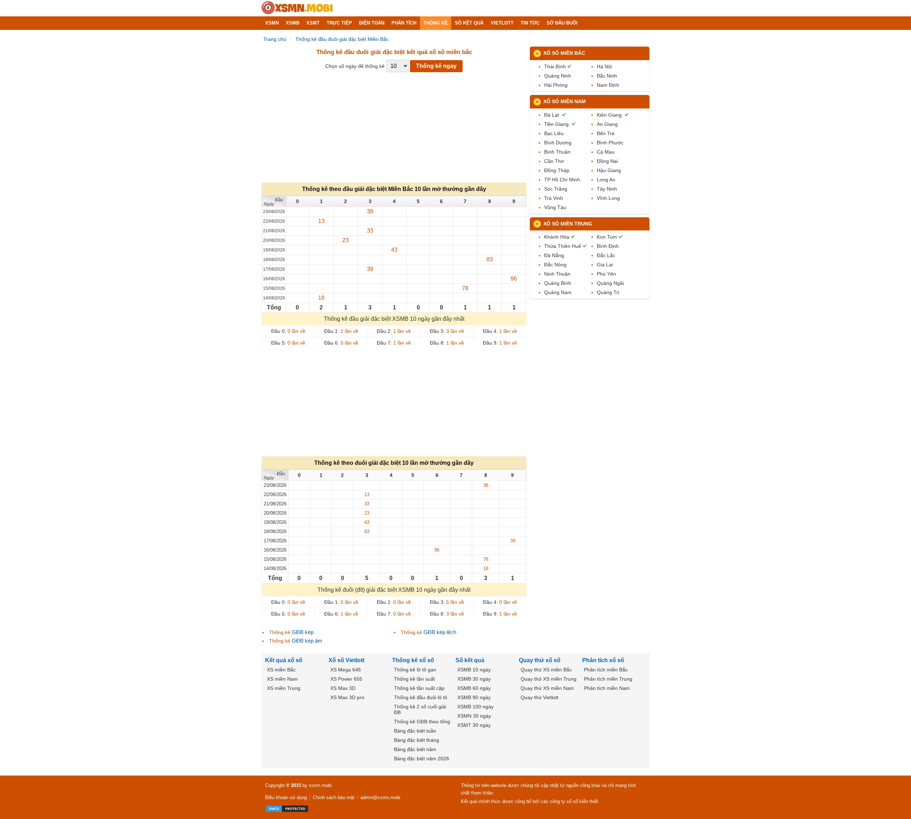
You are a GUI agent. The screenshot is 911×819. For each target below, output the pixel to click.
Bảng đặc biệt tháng (416, 740)
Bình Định (608, 246)
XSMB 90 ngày (474, 697)
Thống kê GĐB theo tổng (422, 721)
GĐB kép (303, 632)
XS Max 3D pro (347, 697)
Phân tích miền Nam (607, 688)
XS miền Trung (283, 688)
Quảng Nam (558, 292)
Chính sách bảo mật (333, 797)
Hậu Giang (609, 170)
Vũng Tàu (555, 207)
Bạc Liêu (554, 133)
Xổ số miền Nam (564, 101)
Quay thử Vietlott (539, 697)
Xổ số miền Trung (567, 224)
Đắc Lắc (606, 255)
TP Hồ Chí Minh (562, 179)
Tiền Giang (556, 124)
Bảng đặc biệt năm (415, 749)
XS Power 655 (346, 679)
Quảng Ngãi (610, 283)
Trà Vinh (553, 198)
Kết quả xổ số (283, 660)
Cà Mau (606, 152)
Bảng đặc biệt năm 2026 (421, 758)
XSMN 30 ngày (474, 716)
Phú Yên (606, 274)
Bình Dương (558, 142)
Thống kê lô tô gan (415, 669)
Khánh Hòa (556, 237)
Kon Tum (607, 237)
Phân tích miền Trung (608, 679)
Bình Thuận (557, 152)
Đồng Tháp (556, 170)
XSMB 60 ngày (474, 688)
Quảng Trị (608, 292)
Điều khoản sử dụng (286, 797)
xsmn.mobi (320, 785)
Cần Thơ (554, 161)
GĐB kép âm (307, 641)
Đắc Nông (555, 264)
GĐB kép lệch (439, 632)
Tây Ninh (607, 189)
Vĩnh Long (608, 198)
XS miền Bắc (281, 669)
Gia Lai (605, 264)
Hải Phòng (556, 85)
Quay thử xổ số (539, 660)
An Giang (607, 124)
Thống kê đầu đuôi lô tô (420, 697)
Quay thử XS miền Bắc (546, 669)
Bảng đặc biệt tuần (415, 731)
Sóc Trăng (555, 189)
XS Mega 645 (345, 669)
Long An (606, 179)
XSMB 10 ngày (474, 669)
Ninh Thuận (557, 274)
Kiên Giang (609, 115)
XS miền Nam (282, 679)
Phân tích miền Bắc (606, 669)
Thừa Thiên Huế (562, 246)
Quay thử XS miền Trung (548, 679)
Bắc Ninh (607, 76)
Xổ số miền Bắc (564, 53)
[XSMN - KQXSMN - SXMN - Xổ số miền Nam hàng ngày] (297, 8)
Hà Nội (604, 66)
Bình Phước (610, 142)
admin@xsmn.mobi (380, 797)
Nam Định (608, 85)
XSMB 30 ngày (474, 679)
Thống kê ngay (436, 66)
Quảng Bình (557, 283)
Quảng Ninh (557, 76)
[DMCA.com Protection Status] (287, 809)
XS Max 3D (343, 688)
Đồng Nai (607, 161)
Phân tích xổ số (603, 660)
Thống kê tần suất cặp (419, 688)
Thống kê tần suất (414, 679)
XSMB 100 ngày (475, 706)
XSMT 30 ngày (474, 725)
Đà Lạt (551, 115)
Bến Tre (606, 133)
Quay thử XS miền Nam (547, 688)
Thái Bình (555, 66)
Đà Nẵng (554, 255)
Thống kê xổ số (413, 660)
